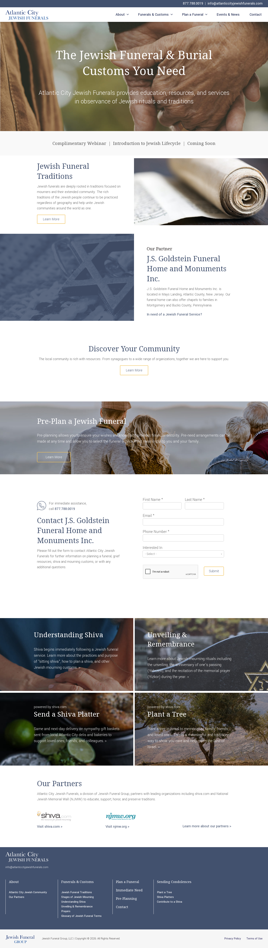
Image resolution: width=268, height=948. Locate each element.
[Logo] (26, 15)
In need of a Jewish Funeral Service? (174, 314)
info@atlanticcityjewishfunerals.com (235, 3)
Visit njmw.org (116, 826)
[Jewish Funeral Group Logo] (20, 943)
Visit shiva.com (48, 826)
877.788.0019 (193, 3)
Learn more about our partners (205, 826)
